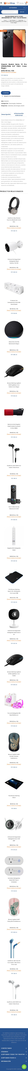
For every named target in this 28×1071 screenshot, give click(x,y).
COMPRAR (6, 93)
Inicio (5, 20)
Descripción (6, 114)
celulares (10, 105)
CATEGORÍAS (13, 7)
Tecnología (12, 20)
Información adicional (19, 114)
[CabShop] (9, 3)
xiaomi (22, 105)
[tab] (6, 114)
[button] (24, 1066)
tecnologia (17, 105)
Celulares (20, 20)
